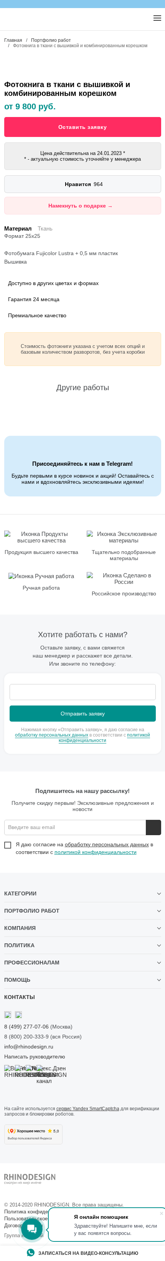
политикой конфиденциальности (104, 737)
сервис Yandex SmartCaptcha (87, 1108)
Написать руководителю (34, 1056)
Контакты (19, 997)
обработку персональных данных (51, 735)
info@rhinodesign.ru (28, 1046)
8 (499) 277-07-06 (26, 1027)
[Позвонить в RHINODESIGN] (141, 18)
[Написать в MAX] (23, 18)
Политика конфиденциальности (41, 1212)
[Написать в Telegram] (8, 18)
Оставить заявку (82, 127)
